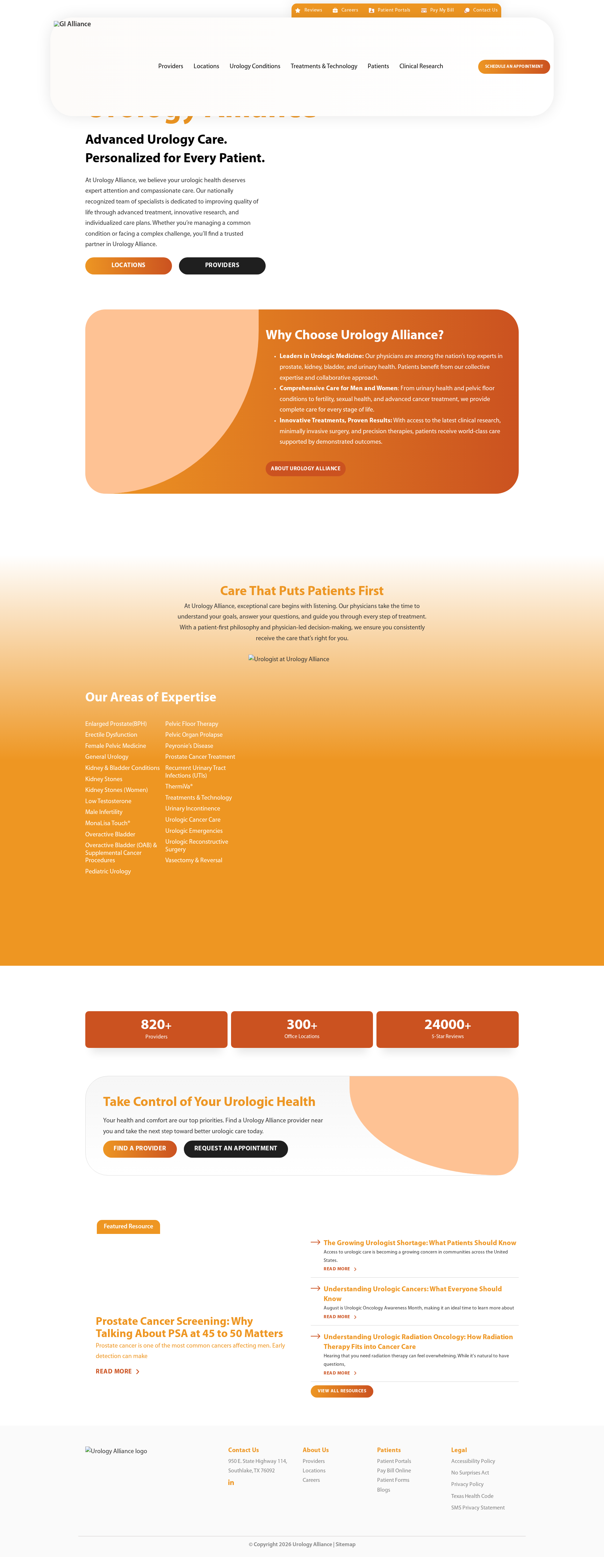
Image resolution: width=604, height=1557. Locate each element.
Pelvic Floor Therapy (191, 724)
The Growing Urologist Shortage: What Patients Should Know (420, 1243)
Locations (206, 67)
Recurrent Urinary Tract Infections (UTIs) (195, 772)
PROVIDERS (222, 266)
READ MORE (114, 1372)
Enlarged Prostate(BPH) (116, 724)
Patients (378, 67)
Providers (170, 67)
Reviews (313, 10)
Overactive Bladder (110, 835)
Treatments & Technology (324, 67)
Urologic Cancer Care (193, 820)
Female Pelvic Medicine (115, 746)
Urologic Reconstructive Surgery (196, 846)
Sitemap (345, 1545)
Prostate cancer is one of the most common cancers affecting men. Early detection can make (190, 1351)
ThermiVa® (179, 787)
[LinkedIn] (231, 1483)
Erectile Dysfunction (111, 735)
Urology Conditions (255, 67)
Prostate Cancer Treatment (200, 757)
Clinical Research (421, 67)
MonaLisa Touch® (107, 824)
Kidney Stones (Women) (116, 790)
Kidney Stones (103, 780)
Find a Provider (140, 1149)
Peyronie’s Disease (189, 746)
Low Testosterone (108, 802)
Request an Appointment (236, 1149)
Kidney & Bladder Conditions (122, 768)
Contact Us (485, 10)
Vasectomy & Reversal (193, 861)
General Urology (106, 757)
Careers (349, 10)
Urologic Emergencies (194, 831)
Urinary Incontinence (192, 809)
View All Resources (342, 1391)
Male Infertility (103, 812)
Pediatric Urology (108, 872)
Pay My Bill (442, 10)
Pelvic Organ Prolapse (194, 735)
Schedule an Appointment (514, 67)
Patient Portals (394, 10)
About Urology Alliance (305, 469)
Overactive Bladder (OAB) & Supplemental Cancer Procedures (121, 853)
